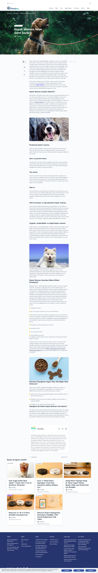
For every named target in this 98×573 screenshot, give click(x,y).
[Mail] (24, 75)
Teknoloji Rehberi (53, 544)
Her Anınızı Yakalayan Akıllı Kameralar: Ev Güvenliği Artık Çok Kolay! (13, 549)
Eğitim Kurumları (24, 539)
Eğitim (88, 8)
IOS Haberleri (38, 556)
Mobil (56, 8)
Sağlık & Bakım (68, 8)
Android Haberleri (39, 554)
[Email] (66, 429)
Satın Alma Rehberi (54, 541)
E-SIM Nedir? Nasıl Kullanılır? (42, 539)
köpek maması (40, 84)
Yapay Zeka (67, 536)
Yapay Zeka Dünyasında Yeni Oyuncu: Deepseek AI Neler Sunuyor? (70, 541)
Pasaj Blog (9, 13)
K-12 (22, 541)
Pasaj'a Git (11, 3)
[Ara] (90, 3)
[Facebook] (24, 71)
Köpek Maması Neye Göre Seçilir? (27, 13)
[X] (59, 429)
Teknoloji (51, 8)
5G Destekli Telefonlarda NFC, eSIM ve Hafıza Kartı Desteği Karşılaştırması (41, 547)
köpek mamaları (39, 102)
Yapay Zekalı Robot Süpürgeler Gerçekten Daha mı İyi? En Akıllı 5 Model (84, 548)
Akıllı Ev (83, 8)
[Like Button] (23, 62)
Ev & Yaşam (76, 8)
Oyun (61, 8)
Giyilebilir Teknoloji (54, 539)
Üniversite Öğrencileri (26, 546)
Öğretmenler (24, 544)
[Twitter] (24, 67)
